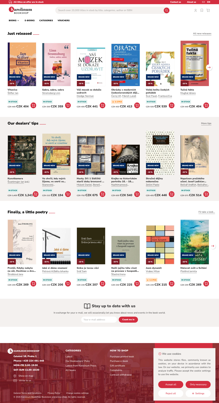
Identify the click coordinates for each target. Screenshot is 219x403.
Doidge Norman (85, 96)
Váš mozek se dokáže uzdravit (89, 91)
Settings (199, 393)
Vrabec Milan (153, 271)
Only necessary (198, 384)
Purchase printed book (122, 356)
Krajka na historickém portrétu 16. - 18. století (124, 180)
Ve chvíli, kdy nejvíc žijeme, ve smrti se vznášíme (54, 180)
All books (71, 370)
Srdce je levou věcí (88, 268)
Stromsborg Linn (51, 93)
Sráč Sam (82, 271)
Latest (69, 356)
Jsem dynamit (154, 268)
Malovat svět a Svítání (193, 268)
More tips (206, 123)
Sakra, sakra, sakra (53, 89)
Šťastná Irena (118, 274)
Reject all (171, 393)
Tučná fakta (187, 89)
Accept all (170, 384)
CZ (203, 2)
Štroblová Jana (15, 274)
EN (208, 2)
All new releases (202, 33)
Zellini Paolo (152, 184)
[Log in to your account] (196, 10)
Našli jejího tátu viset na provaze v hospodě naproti (124, 269)
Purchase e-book (119, 361)
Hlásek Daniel (84, 184)
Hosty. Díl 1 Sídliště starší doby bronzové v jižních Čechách (90, 180)
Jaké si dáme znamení (54, 268)
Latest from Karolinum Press (81, 365)
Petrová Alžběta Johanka (55, 271)
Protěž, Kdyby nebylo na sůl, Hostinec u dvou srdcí (21, 269)
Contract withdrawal (121, 374)
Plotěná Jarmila (188, 271)
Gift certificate (117, 365)
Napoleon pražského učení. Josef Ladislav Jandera (192, 180)
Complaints (116, 370)
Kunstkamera (15, 178)
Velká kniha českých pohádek (157, 91)
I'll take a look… (206, 212)
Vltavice (12, 89)
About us (191, 2)
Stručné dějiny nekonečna (154, 180)
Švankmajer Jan (16, 181)
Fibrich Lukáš (129, 96)
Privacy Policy (54, 393)
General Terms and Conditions (28, 393)
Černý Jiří (116, 96)
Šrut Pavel (151, 96)
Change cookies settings (77, 393)
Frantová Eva (165, 96)
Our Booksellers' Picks (78, 361)
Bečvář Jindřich (188, 184)
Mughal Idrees (188, 93)
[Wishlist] (202, 10)
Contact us (175, 2)
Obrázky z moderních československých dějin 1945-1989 (125, 91)
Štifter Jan (13, 93)
